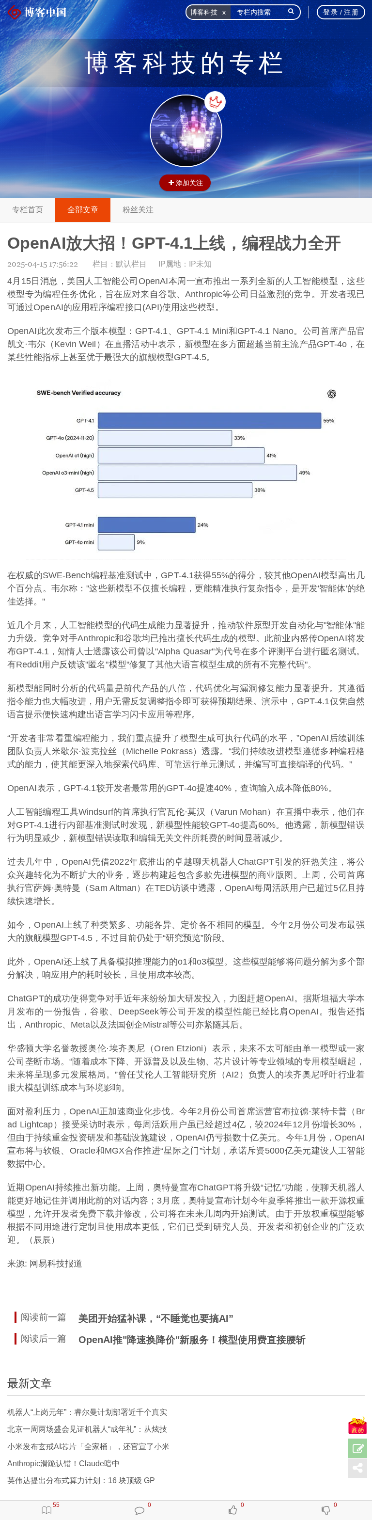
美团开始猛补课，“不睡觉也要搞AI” (155, 1318)
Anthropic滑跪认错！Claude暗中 (63, 1463)
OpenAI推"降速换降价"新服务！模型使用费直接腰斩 (192, 1339)
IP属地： (185, 264)
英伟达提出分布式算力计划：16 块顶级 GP (81, 1480)
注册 (351, 12)
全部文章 (82, 210)
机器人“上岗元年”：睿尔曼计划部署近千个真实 (87, 1412)
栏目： (120, 264)
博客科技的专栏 (186, 63)
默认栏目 (131, 264)
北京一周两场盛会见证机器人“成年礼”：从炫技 (87, 1429)
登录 (330, 12)
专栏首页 (27, 210)
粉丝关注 (138, 210)
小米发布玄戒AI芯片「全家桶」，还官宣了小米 (88, 1446)
